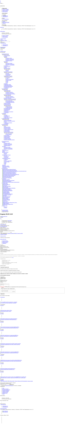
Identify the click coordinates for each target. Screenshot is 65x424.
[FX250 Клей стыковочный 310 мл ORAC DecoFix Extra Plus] (10, 343)
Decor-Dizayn (10, 220)
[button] (2, 27)
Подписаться (12, 384)
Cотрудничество (5, 11)
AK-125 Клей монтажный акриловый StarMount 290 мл (9, 327)
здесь (12, 257)
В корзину (2, 305)
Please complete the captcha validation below (8, 288)
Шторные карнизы (7, 145)
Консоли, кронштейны (8, 160)
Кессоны (5, 153)
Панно (5, 162)
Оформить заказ (3, 51)
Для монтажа (2, 297)
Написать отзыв (3, 277)
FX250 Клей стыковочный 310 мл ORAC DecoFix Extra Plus (10, 344)
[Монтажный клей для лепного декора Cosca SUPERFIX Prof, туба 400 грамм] (13, 376)
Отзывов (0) (4, 243)
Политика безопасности (9, 385)
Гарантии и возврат (3, 234)
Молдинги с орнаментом (8, 148)
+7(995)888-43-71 (5, 16)
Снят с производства (4, 233)
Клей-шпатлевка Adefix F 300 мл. (5, 311)
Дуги (5, 164)
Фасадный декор (5, 168)
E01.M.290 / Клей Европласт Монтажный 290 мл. (8, 319)
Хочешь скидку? (5, 242)
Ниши (5, 163)
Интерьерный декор (5, 141)
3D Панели (4, 178)
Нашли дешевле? (3, 224)
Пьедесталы (6, 157)
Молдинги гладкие (7, 147)
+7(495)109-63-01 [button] (3, 404)
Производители (4, 393)
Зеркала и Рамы (6, 161)
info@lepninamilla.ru (5, 19)
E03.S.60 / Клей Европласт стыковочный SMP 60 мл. (9, 336)
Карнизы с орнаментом (8, 143)
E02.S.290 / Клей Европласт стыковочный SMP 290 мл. (9, 352)
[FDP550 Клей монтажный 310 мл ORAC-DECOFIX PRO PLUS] (11, 360)
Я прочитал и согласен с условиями (11, 385)
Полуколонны (6, 156)
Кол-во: (1, 231)
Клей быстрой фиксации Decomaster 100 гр (7, 369)
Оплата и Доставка (5, 9)
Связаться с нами (5, 392)
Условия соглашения (5, 390)
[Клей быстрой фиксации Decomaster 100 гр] (7, 368)
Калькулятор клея (3, 239)
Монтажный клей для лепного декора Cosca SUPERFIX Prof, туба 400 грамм (12, 377)
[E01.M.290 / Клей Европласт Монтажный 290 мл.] (8, 318)
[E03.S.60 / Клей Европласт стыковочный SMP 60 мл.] (9, 335)
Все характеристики (3, 226)
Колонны (5, 155)
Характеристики (5, 240)
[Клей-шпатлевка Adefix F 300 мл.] (6, 310)
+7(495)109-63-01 (5, 15)
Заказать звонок (3, 47)
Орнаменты (6, 159)
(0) (0, 218)
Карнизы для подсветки (8, 144)
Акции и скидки (5, 10)
